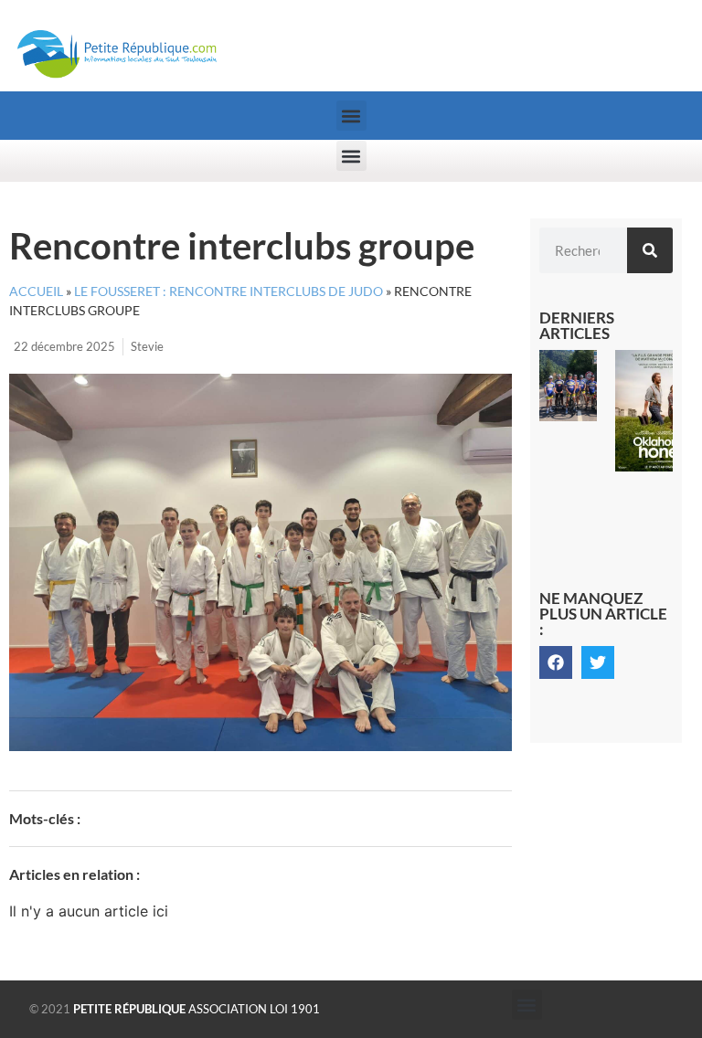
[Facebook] (555, 662)
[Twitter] (597, 662)
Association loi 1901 (196, 1008)
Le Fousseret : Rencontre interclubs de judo (228, 291)
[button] (351, 116)
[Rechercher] (650, 250)
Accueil (36, 291)
